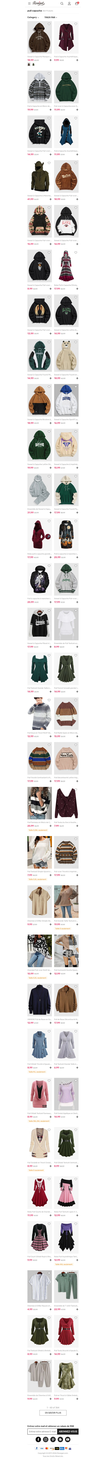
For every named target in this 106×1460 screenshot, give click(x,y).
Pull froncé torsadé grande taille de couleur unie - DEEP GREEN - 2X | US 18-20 (66, 688)
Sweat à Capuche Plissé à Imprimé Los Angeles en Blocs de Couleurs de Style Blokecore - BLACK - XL (39, 643)
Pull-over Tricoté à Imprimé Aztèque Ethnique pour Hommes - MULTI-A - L (66, 872)
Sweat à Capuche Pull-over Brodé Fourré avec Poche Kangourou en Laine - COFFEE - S (66, 196)
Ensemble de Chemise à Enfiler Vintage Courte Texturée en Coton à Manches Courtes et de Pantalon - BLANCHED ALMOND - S (39, 1395)
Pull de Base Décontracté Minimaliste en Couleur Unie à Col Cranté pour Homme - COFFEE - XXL (66, 1019)
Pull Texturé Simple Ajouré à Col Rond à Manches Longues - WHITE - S (39, 872)
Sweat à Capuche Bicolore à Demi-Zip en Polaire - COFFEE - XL (39, 419)
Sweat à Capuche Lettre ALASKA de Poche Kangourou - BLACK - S (66, 330)
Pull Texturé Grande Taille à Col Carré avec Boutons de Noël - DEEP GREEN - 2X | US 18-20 (39, 688)
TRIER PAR (49, 17)
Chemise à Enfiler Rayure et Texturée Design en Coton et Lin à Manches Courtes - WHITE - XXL (39, 1306)
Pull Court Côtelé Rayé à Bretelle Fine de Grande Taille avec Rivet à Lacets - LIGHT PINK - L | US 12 (39, 1257)
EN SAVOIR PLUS (53, 1413)
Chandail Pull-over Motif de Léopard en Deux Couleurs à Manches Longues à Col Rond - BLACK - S (39, 970)
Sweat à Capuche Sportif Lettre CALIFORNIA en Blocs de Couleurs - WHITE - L (66, 419)
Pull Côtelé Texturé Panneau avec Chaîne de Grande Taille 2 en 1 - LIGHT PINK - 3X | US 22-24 (39, 1113)
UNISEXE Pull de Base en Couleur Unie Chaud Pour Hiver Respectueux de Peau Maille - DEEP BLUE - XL (39, 1019)
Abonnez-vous (68, 1431)
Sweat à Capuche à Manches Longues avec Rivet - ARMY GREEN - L (39, 196)
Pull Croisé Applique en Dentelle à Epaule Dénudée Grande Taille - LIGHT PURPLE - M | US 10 (66, 1113)
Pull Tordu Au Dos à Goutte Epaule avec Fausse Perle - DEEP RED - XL (66, 822)
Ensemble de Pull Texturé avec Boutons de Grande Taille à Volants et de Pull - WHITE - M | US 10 (66, 643)
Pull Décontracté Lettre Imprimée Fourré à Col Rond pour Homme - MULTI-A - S (66, 778)
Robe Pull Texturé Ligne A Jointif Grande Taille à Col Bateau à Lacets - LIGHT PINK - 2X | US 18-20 (66, 1212)
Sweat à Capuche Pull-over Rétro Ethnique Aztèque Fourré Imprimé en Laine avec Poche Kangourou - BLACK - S (39, 240)
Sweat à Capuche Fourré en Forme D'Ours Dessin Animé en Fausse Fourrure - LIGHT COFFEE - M (66, 375)
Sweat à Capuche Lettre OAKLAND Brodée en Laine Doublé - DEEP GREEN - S (39, 464)
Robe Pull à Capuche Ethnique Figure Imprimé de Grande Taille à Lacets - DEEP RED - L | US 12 (66, 285)
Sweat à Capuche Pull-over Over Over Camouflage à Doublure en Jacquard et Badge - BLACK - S (66, 240)
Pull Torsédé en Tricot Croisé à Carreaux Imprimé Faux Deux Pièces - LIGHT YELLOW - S (39, 1163)
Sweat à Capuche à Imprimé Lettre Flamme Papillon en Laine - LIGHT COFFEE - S (66, 464)
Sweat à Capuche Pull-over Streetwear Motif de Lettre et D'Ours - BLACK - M (39, 285)
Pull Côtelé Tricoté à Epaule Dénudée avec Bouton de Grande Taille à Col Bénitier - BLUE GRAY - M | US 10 (39, 1064)
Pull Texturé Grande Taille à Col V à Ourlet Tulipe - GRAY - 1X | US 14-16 (66, 1064)
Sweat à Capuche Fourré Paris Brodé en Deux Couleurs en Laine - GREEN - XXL (66, 509)
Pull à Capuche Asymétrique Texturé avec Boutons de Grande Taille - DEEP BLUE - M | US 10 (66, 151)
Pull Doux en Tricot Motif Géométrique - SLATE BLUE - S (39, 733)
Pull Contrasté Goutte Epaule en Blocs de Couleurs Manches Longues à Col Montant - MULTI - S (66, 970)
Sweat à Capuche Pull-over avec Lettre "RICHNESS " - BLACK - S (39, 151)
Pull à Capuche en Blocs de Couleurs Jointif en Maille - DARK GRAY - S (39, 106)
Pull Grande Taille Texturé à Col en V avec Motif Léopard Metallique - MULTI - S (66, 921)
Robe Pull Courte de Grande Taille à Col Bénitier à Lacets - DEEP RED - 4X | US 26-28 (39, 1212)
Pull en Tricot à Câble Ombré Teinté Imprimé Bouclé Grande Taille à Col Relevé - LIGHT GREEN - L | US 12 (66, 1395)
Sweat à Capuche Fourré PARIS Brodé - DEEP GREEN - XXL (39, 375)
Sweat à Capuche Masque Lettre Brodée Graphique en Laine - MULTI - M (39, 57)
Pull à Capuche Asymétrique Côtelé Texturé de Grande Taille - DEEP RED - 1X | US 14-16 (66, 57)
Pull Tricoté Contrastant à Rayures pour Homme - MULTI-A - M (39, 778)
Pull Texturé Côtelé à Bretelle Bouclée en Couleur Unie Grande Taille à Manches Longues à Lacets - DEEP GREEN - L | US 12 (39, 1351)
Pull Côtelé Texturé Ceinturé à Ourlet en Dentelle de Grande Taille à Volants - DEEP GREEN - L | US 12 (66, 1163)
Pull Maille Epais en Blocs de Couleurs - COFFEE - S (66, 733)
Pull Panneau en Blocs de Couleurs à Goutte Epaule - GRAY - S (39, 822)
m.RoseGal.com (40, 3)
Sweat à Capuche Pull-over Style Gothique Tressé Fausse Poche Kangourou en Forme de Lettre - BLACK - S (39, 330)
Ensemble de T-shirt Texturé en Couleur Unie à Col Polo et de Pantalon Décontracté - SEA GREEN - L (66, 1306)
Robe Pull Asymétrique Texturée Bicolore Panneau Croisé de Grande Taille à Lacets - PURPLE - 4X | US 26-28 (66, 1257)
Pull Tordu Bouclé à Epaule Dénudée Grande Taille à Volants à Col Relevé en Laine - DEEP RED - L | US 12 (66, 1351)
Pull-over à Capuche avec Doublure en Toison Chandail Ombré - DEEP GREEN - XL (66, 106)
